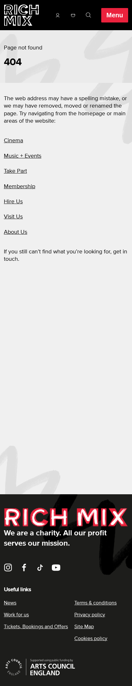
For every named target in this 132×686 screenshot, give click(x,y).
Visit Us (13, 216)
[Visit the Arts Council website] (66, 667)
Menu (114, 15)
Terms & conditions (95, 603)
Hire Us (13, 201)
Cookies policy (90, 638)
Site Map (84, 626)
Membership (19, 186)
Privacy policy (89, 614)
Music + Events (22, 156)
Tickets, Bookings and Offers (36, 626)
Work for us (16, 614)
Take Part (15, 171)
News (10, 603)
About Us (15, 232)
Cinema (13, 140)
